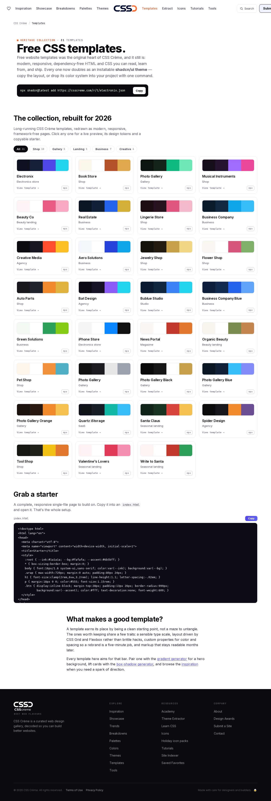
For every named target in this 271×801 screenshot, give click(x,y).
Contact (219, 733)
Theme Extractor (173, 718)
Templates (150, 8)
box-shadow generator (134, 664)
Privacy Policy (94, 790)
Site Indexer (170, 755)
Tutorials (197, 8)
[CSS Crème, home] (125, 8)
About (218, 711)
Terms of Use (74, 790)
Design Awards (224, 718)
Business (103, 149)
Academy (168, 711)
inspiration (190, 664)
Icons (181, 8)
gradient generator (172, 659)
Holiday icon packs (175, 741)
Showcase (44, 8)
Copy (139, 90)
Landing (80, 149)
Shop (38, 149)
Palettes (86, 8)
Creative (126, 149)
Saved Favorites (173, 763)
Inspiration (23, 8)
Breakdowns (65, 8)
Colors (114, 748)
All (21, 149)
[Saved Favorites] (9, 9)
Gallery (58, 149)
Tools (212, 8)
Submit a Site (223, 726)
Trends (114, 726)
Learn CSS (169, 726)
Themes (103, 8)
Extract (167, 8)
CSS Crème (20, 23)
